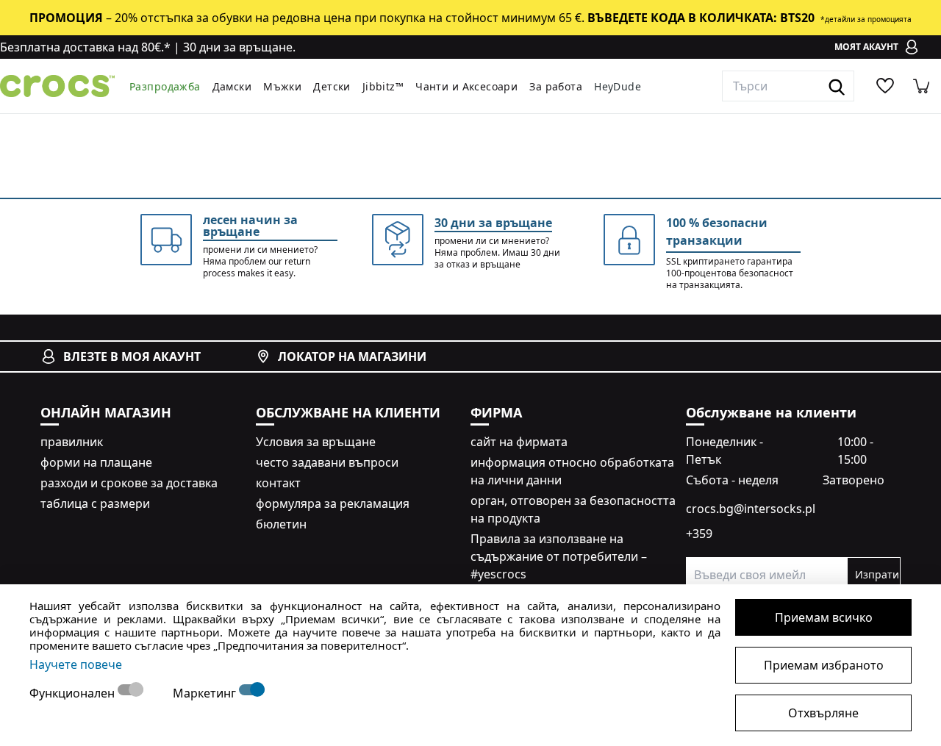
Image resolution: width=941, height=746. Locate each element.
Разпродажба (165, 86)
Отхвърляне (823, 713)
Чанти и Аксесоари (466, 86)
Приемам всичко (824, 617)
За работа (555, 86)
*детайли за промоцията (866, 19)
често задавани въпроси (327, 462)
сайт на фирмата (519, 442)
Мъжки (282, 86)
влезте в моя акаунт (132, 356)
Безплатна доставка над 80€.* (85, 47)
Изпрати (877, 574)
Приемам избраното (824, 665)
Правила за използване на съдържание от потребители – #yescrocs (558, 556)
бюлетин (281, 524)
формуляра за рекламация (332, 503)
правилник (71, 442)
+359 (699, 534)
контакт (278, 483)
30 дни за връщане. (239, 47)
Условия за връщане (316, 442)
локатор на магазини (352, 356)
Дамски (232, 86)
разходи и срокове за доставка (129, 483)
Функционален (73, 693)
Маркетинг (206, 693)
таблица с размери (95, 503)
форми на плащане (96, 462)
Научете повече (75, 664)
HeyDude (617, 86)
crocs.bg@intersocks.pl (750, 509)
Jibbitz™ (383, 86)
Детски (332, 86)
